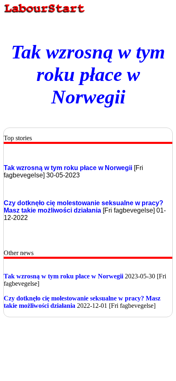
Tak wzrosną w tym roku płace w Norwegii (88, 74)
